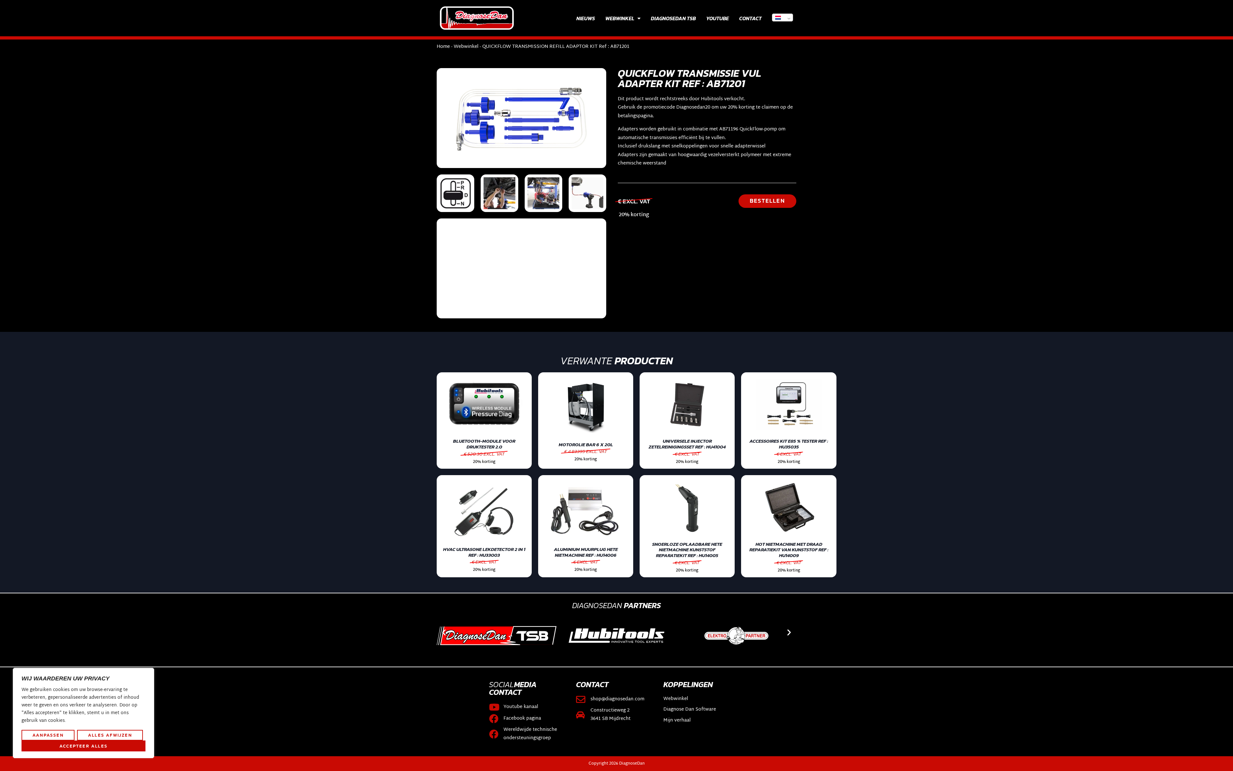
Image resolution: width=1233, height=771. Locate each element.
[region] (83, 713)
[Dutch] (782, 17)
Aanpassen (48, 735)
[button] (444, 632)
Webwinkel (619, 18)
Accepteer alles (83, 745)
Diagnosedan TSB (673, 18)
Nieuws (585, 18)
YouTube (717, 18)
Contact (750, 18)
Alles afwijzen (110, 735)
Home (443, 46)
